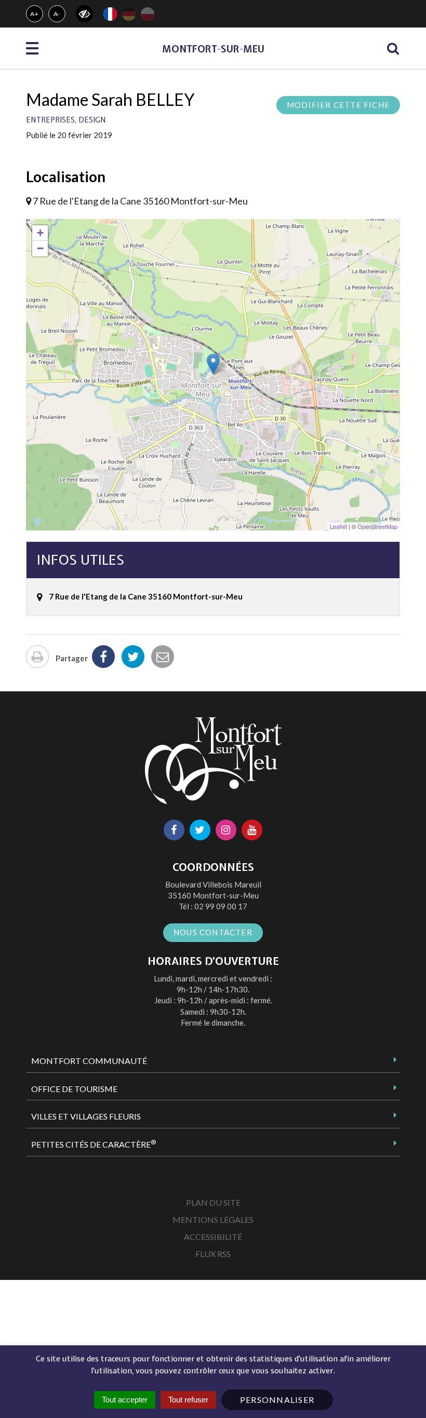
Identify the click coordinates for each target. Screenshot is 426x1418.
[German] (129, 14)
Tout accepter (125, 1399)
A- (57, 14)
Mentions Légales (213, 1219)
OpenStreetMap (377, 526)
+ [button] (40, 232)
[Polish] (147, 14)
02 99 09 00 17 (220, 906)
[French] (110, 14)
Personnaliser (277, 1400)
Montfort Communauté (89, 1061)
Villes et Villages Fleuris (86, 1116)
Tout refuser (188, 1399)
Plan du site (213, 1202)
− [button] (40, 248)
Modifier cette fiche (338, 105)
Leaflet (338, 526)
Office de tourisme (74, 1089)
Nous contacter (213, 932)
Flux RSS (213, 1254)
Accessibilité (213, 1237)
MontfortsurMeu (213, 49)
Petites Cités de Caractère (93, 1144)
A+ (34, 14)
